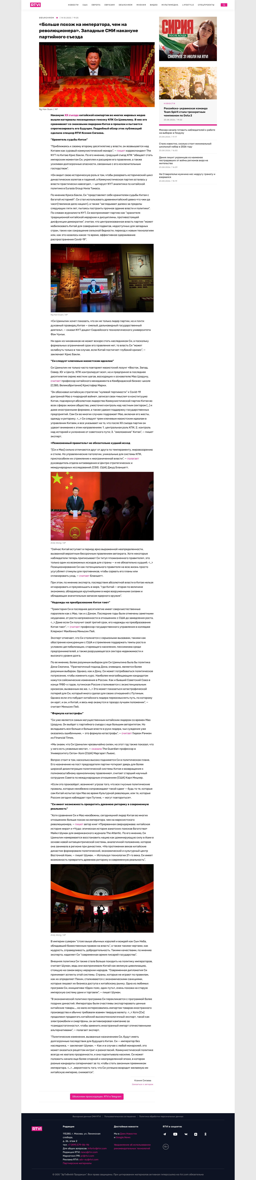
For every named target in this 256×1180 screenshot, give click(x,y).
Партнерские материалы (77, 1163)
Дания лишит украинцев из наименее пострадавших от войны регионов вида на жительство (183, 160)
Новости (73, 5)
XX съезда (72, 115)
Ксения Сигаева (142, 1080)
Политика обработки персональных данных (161, 1116)
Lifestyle (188, 5)
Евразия (110, 5)
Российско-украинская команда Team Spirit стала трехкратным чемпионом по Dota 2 (185, 112)
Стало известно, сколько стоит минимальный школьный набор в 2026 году (185, 145)
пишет (79, 824)
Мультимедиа (170, 5)
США (85, 5)
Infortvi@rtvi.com (97, 1148)
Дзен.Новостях (128, 1133)
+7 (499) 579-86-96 (78, 1144)
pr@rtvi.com (87, 1155)
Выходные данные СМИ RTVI (87, 1116)
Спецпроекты (206, 5)
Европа (96, 5)
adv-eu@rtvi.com (88, 1159)
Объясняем (126, 5)
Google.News (123, 1137)
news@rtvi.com (89, 1152)
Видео (154, 5)
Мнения (141, 5)
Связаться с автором (142, 1084)
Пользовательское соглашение (120, 1116)
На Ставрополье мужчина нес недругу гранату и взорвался (187, 175)
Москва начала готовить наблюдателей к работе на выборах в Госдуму (187, 131)
